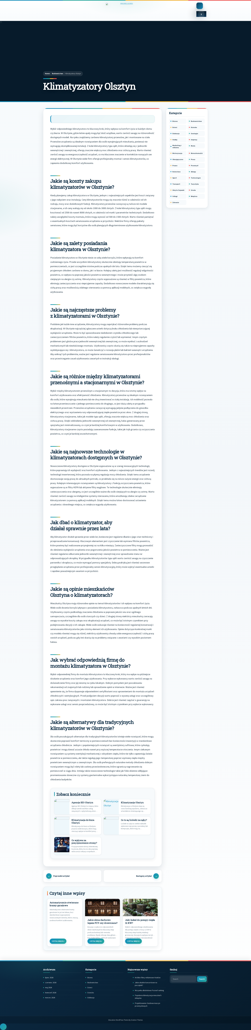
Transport (176, 184)
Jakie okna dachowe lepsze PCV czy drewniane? (102, 921)
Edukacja (175, 133)
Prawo (174, 166)
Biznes (175, 121)
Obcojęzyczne (177, 159)
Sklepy (193, 172)
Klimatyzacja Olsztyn (132, 802)
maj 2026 (48, 987)
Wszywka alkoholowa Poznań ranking (149, 990)
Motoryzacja (177, 153)
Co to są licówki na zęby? (134, 820)
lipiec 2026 (49, 977)
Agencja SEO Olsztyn (82, 802)
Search (202, 979)
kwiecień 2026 (50, 992)
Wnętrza (194, 196)
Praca (193, 159)
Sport (174, 178)
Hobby (174, 140)
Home (47, 73)
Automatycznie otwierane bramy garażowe (64, 904)
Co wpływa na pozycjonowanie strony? (84, 841)
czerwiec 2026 (50, 982)
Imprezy (194, 140)
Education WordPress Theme (125, 1020)
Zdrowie (175, 202)
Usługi (175, 196)
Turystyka (195, 184)
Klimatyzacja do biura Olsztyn (83, 821)
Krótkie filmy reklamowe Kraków (147, 977)
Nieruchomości (197, 153)
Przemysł (194, 166)
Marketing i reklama (176, 146)
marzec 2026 (50, 997)
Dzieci (174, 127)
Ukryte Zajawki (178, 190)
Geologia (194, 133)
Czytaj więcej (58, 941)
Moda (193, 146)
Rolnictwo (176, 172)
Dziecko (194, 127)
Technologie (196, 178)
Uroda (193, 190)
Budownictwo (57, 73)
